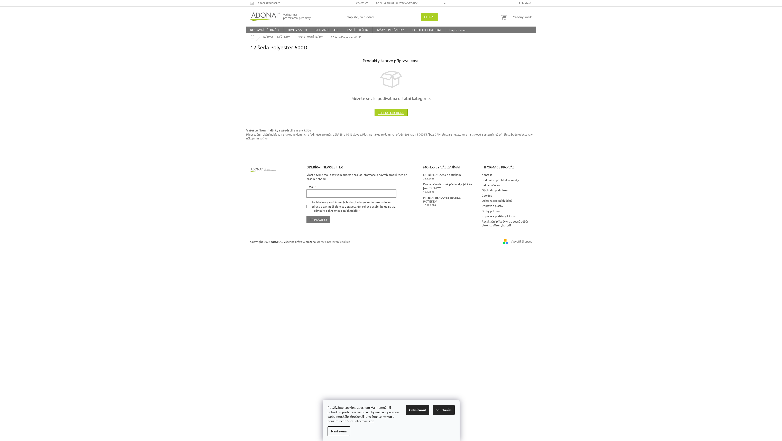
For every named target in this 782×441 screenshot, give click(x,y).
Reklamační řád (491, 185)
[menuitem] (265, 30)
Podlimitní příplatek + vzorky (396, 3)
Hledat (429, 17)
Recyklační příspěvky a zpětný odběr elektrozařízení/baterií (505, 223)
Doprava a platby (492, 205)
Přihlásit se (318, 219)
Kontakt (362, 3)
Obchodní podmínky (495, 190)
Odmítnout (417, 410)
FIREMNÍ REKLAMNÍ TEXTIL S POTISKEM (442, 199)
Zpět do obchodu (391, 113)
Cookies (487, 195)
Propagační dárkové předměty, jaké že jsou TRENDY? (447, 186)
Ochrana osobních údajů (497, 200)
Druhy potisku (491, 211)
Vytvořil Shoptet (521, 241)
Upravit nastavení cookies (333, 241)
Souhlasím (444, 410)
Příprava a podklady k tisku (499, 216)
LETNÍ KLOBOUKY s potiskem (442, 174)
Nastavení (339, 431)
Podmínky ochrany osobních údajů (335, 210)
